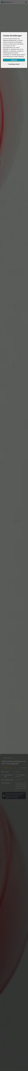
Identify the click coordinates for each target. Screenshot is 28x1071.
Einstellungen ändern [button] (14, 64)
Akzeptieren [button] (14, 60)
